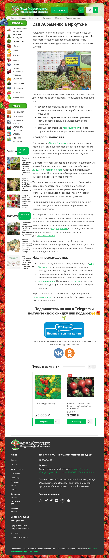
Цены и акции (35, 18)
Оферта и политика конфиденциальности (20, 527)
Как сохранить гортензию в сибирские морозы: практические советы (28, 262)
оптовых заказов (46, 235)
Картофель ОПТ (15, 502)
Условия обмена (14, 510)
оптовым (75, 281)
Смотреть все (23, 151)
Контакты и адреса (15, 495)
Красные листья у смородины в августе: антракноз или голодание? (27, 185)
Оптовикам (47, 18)
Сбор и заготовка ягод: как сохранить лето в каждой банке (26, 201)
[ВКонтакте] (59, 353)
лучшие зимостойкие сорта (47, 169)
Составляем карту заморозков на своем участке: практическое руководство (28, 229)
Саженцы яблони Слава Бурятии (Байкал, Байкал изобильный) (79, 405)
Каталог (62, 10)
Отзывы (14, 489)
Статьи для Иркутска (19, 537)
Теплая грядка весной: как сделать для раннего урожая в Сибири (27, 245)
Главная (14, 460)
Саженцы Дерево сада (45, 403)
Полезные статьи (73, 18)
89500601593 (46, 460)
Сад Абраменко (59, 228)
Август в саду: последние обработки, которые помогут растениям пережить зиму (27, 166)
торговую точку (71, 127)
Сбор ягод (59, 18)
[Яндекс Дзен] (70, 353)
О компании (16, 533)
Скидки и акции (46, 281)
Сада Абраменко (58, 143)
